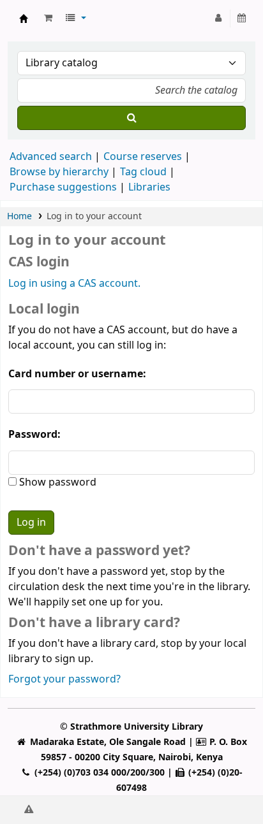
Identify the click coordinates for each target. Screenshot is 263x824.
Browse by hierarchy (59, 172)
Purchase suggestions (63, 187)
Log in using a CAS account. (74, 283)
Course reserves (142, 156)
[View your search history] (242, 18)
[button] (48, 18)
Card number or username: (77, 374)
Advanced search (51, 156)
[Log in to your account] (218, 18)
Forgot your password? (64, 679)
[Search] (131, 118)
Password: (34, 434)
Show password (56, 482)
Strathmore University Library (23, 18)
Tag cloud (143, 172)
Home (19, 216)
